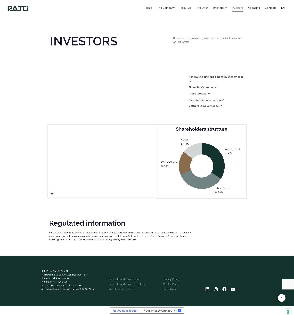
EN (283, 7)
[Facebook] (224, 289)
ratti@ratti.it (63, 282)
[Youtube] (233, 289)
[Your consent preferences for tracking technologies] (288, 312)
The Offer (202, 7)
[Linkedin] (207, 289)
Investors (237, 7)
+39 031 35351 (48, 282)
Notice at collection (125, 310)
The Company (166, 7)
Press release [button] (198, 93)
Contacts (270, 7)
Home (148, 7)
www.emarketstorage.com (88, 236)
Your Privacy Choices (158, 310)
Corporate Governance (204, 105)
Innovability (220, 7)
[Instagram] (216, 289)
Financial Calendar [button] (201, 87)
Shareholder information (205, 100)
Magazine (254, 7)
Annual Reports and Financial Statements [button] (216, 76)
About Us (185, 7)
